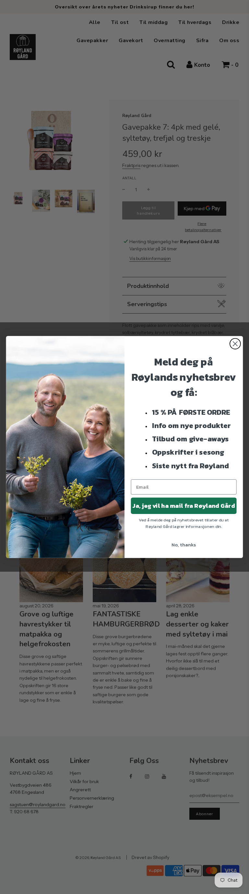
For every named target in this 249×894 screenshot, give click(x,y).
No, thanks (184, 544)
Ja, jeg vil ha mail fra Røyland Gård (183, 505)
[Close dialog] (235, 344)
